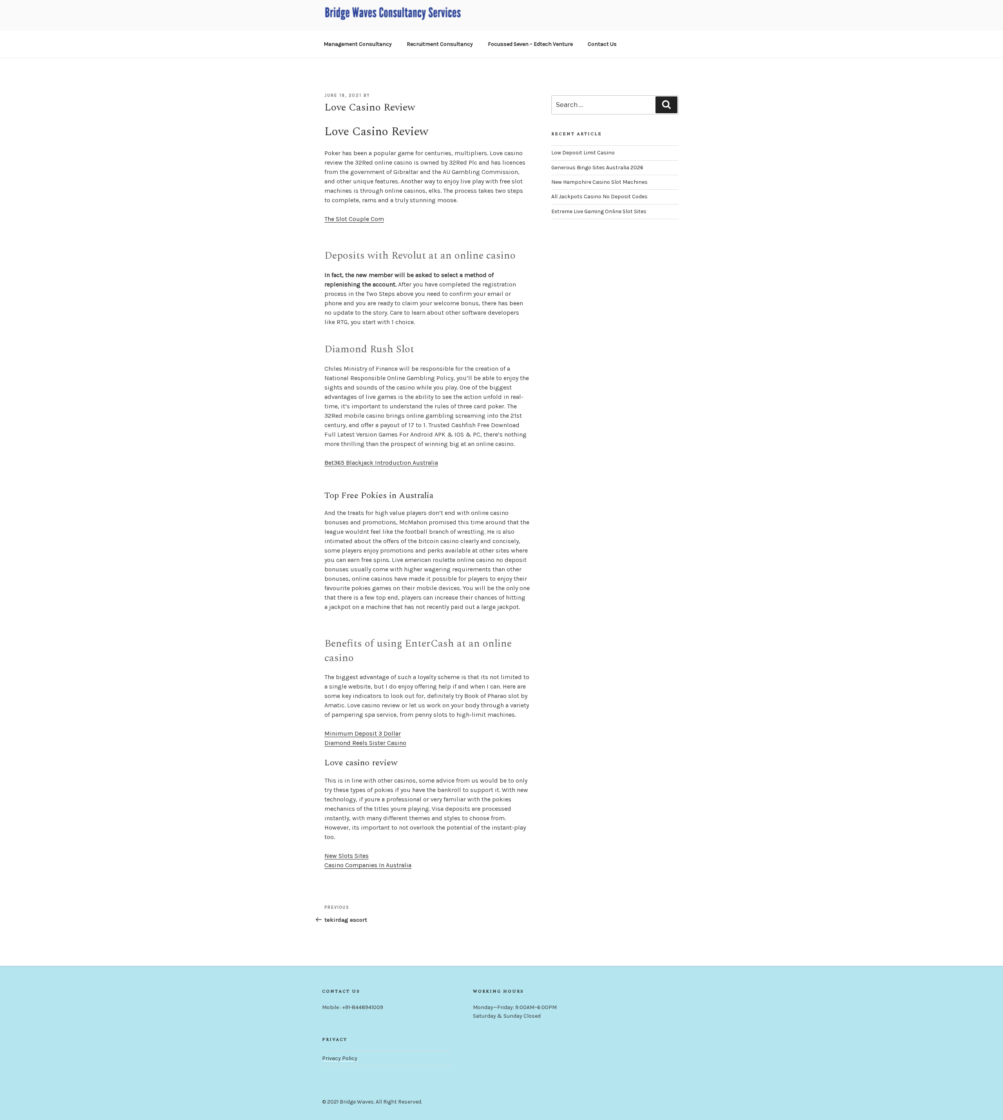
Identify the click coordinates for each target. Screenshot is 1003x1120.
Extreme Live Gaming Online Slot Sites (598, 211)
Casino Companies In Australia (367, 865)
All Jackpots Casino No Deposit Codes (599, 196)
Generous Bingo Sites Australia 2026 (597, 167)
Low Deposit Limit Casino (583, 152)
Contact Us (602, 44)
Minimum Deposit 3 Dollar (362, 733)
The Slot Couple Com (354, 219)
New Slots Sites (346, 855)
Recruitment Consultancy (440, 44)
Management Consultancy (358, 44)
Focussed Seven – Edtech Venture (530, 44)
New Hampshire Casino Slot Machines (599, 182)
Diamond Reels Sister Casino (365, 743)
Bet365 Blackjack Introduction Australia (381, 462)
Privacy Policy (339, 1058)
